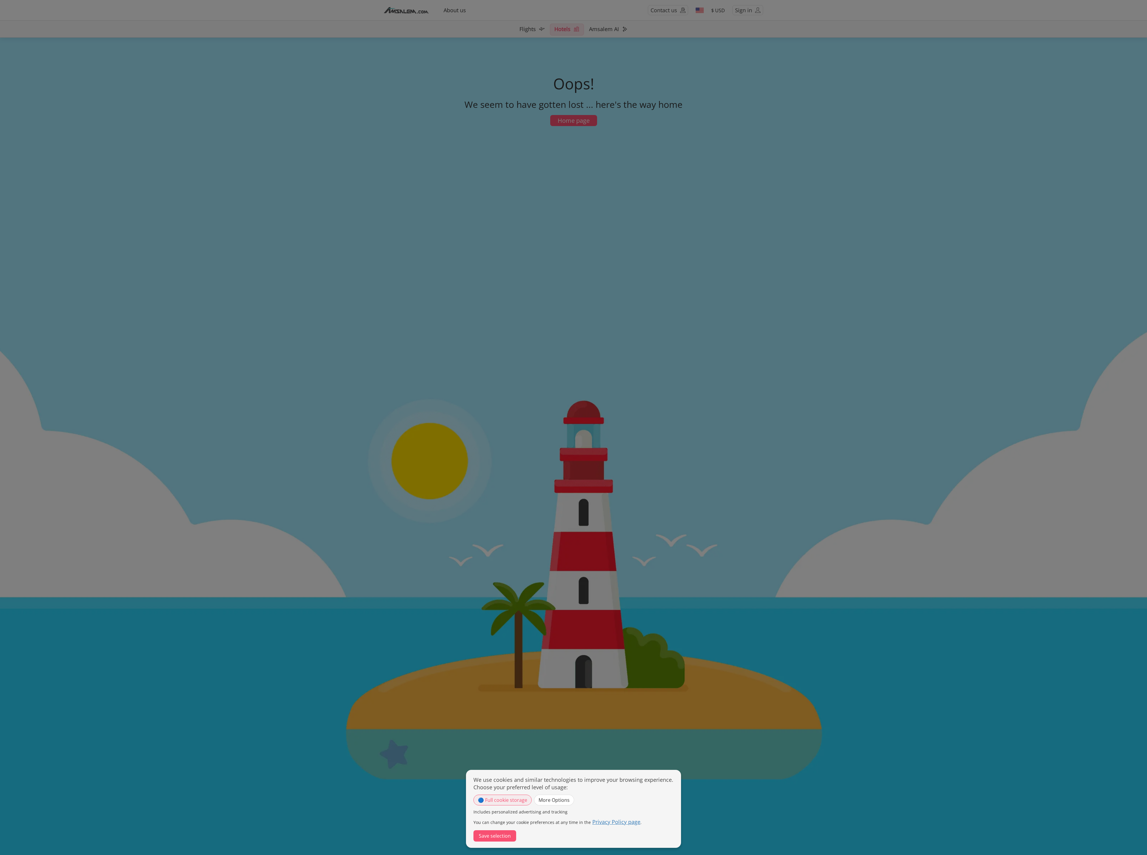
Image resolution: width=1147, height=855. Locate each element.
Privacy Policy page (616, 821)
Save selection (495, 836)
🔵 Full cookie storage (502, 800)
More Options (554, 800)
